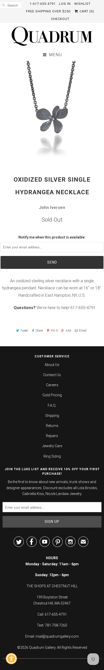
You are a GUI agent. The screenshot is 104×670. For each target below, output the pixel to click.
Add (68, 330)
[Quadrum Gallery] (52, 36)
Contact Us (52, 375)
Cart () (86, 11)
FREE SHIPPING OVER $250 (48, 11)
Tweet (24, 330)
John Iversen (52, 207)
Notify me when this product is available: (52, 237)
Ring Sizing (52, 456)
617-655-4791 (83, 307)
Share (39, 330)
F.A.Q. (52, 405)
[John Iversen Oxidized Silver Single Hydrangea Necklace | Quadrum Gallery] (52, 113)
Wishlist (82, 4)
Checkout (60, 19)
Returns (52, 426)
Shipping (52, 416)
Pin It (54, 330)
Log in (65, 4)
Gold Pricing (52, 395)
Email (83, 330)
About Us (52, 365)
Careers (52, 385)
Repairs (52, 436)
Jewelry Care (52, 446)
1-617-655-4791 (43, 4)
